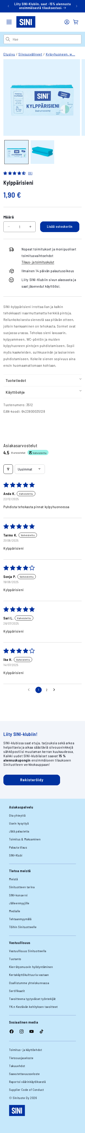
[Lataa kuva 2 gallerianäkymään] (42, 152)
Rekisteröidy (32, 779)
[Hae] (8, 39)
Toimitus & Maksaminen (25, 839)
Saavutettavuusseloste (24, 1074)
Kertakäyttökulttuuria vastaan (29, 975)
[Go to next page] (55, 690)
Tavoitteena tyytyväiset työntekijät (32, 999)
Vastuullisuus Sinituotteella (27, 951)
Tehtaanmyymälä (20, 919)
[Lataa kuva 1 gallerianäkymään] (16, 152)
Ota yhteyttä (17, 815)
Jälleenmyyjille (19, 903)
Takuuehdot (17, 1066)
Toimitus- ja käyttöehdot (25, 1050)
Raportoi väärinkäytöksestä (27, 1082)
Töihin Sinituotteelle (23, 927)
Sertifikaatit (17, 991)
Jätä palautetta (19, 831)
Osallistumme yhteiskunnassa (29, 983)
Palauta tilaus (18, 847)
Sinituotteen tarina (21, 887)
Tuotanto (15, 959)
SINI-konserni (18, 895)
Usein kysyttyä (19, 823)
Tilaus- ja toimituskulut (38, 262)
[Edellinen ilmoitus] (8, 6)
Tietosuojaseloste (21, 1058)
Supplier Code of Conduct (26, 1090)
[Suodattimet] (8, 469)
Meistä (13, 879)
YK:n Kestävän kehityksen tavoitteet (33, 1007)
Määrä (8, 216)
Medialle (14, 911)
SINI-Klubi (15, 855)
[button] (9, 22)
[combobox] (47, 39)
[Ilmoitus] (77, 6)
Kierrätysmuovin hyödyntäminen (31, 967)
